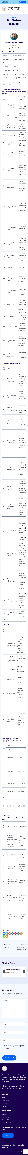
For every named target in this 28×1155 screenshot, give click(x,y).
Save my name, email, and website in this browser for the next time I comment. (14, 1046)
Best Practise (5, 1117)
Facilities (4, 1103)
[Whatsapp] (4, 936)
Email (5, 1032)
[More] (6, 936)
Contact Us (7, 1135)
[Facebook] (3, 2)
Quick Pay (22, 2)
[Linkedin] (12, 933)
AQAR (4, 1114)
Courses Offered (7, 1120)
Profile (14, 17)
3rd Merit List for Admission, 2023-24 (20, 948)
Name (5, 1024)
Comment (6, 1000)
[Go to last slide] (4, 971)
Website (5, 1040)
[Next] (24, 971)
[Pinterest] (15, 933)
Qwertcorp (5, 1147)
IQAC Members (6, 1123)
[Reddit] (9, 933)
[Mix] (21, 933)
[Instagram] (7, 2)
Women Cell (6, 946)
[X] (5, 2)
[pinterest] (18, 48)
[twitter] (9, 48)
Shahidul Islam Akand (12, 969)
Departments (5, 1100)
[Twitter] (6, 933)
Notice (4, 1106)
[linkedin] (15, 48)
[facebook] (12, 48)
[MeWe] (18, 933)
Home (3, 1098)
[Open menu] (24, 8)
